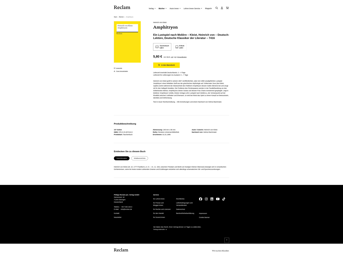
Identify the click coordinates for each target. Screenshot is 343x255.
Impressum (203, 213)
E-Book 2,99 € (181, 47)
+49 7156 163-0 (126, 207)
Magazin (208, 8)
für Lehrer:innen (159, 199)
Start (115, 17)
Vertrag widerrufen (159, 229)
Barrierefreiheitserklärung (185, 213)
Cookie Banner (204, 217)
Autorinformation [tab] (121, 158)
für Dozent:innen (159, 217)
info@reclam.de (126, 209)
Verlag (151, 8)
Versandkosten (182, 57)
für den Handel (158, 213)
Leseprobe (119, 68)
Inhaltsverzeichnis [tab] (139, 158)
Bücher (162, 8)
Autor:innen (174, 8)
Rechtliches (180, 199)
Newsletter (117, 217)
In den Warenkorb (168, 65)
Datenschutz (180, 209)
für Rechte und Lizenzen (162, 209)
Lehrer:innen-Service (192, 8)
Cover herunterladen (122, 71)
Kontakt (116, 213)
